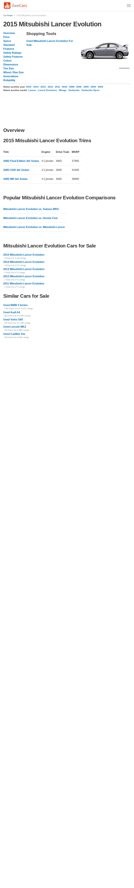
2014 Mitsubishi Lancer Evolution (23, 262)
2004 (94, 86)
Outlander (74, 90)
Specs (7, 41)
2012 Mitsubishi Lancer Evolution (23, 276)
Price (6, 37)
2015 (29, 86)
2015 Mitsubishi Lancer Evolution (23, 254)
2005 (86, 86)
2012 (51, 86)
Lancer (32, 90)
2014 (36, 86)
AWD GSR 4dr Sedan (16, 170)
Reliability (9, 80)
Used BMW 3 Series (15, 305)
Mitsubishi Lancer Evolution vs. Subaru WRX (31, 209)
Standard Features (9, 47)
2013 (43, 86)
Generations (10, 76)
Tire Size (8, 68)
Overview (9, 33)
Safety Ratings (12, 52)
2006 (79, 86)
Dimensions (10, 64)
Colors (7, 60)
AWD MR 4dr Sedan (15, 179)
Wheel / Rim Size (13, 72)
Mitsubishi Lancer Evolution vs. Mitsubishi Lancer (34, 227)
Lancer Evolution (47, 90)
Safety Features (13, 56)
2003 (100, 86)
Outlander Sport (90, 90)
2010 (65, 86)
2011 (58, 86)
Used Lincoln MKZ (14, 326)
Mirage (63, 90)
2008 (72, 86)
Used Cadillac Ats (14, 334)
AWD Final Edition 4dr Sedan (21, 161)
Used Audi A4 (11, 312)
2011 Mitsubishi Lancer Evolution (23, 283)
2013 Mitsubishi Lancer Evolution (23, 269)
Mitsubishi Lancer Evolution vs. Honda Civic (30, 218)
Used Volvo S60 (13, 319)
